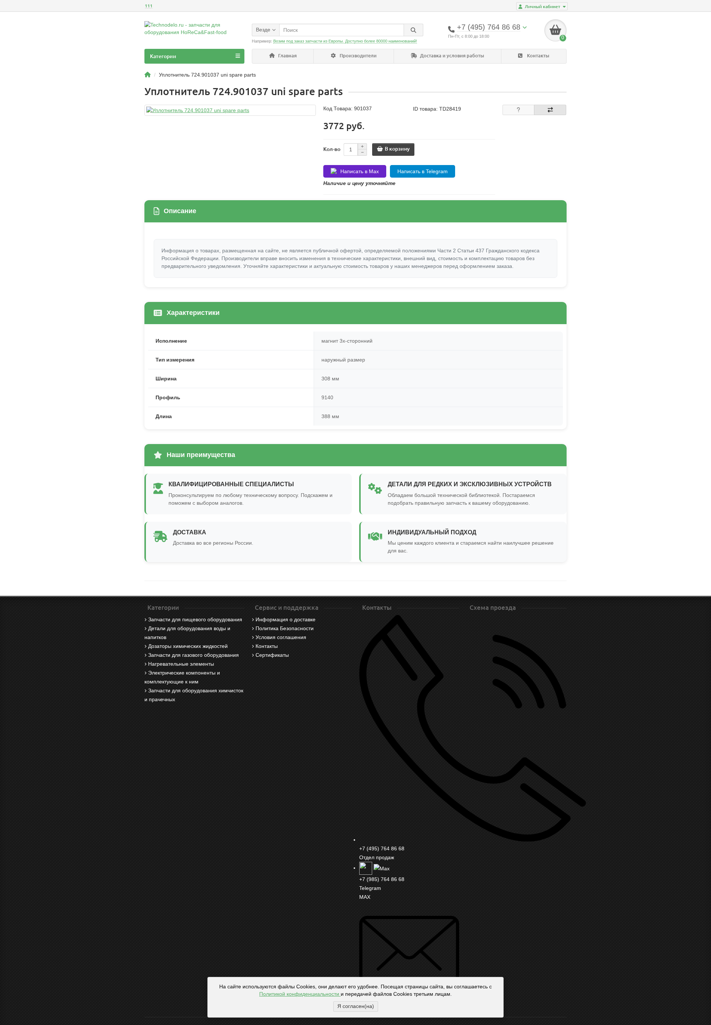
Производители (357, 55)
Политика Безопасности (285, 628)
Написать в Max (359, 171)
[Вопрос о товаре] (519, 110)
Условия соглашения (281, 637)
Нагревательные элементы (181, 664)
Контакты (537, 55)
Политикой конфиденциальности (300, 994)
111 (149, 5)
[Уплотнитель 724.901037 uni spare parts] (230, 110)
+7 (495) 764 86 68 (381, 848)
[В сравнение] (550, 110)
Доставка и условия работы (451, 55)
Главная (287, 55)
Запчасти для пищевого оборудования (195, 619)
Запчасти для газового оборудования (193, 655)
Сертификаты (272, 655)
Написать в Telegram (422, 171)
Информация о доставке (286, 619)
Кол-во (331, 149)
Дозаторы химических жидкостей (188, 646)
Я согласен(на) (355, 1006)
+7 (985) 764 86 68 (381, 879)
